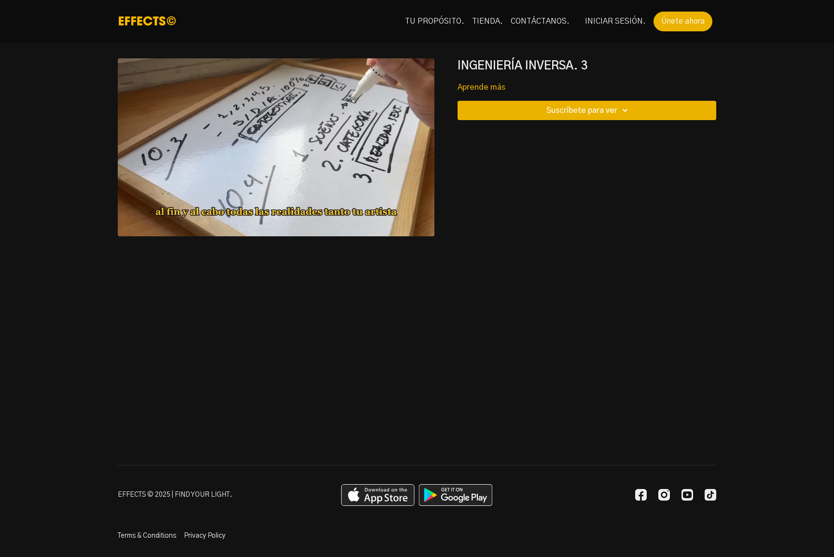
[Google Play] (455, 495)
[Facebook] (641, 495)
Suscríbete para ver (581, 110)
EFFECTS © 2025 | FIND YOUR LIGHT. (175, 494)
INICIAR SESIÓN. (615, 21)
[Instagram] (664, 495)
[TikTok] (710, 495)
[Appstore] (378, 495)
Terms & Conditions (147, 535)
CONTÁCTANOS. (540, 21)
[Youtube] (687, 495)
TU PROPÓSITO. (434, 21)
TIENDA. (487, 21)
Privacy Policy (204, 535)
